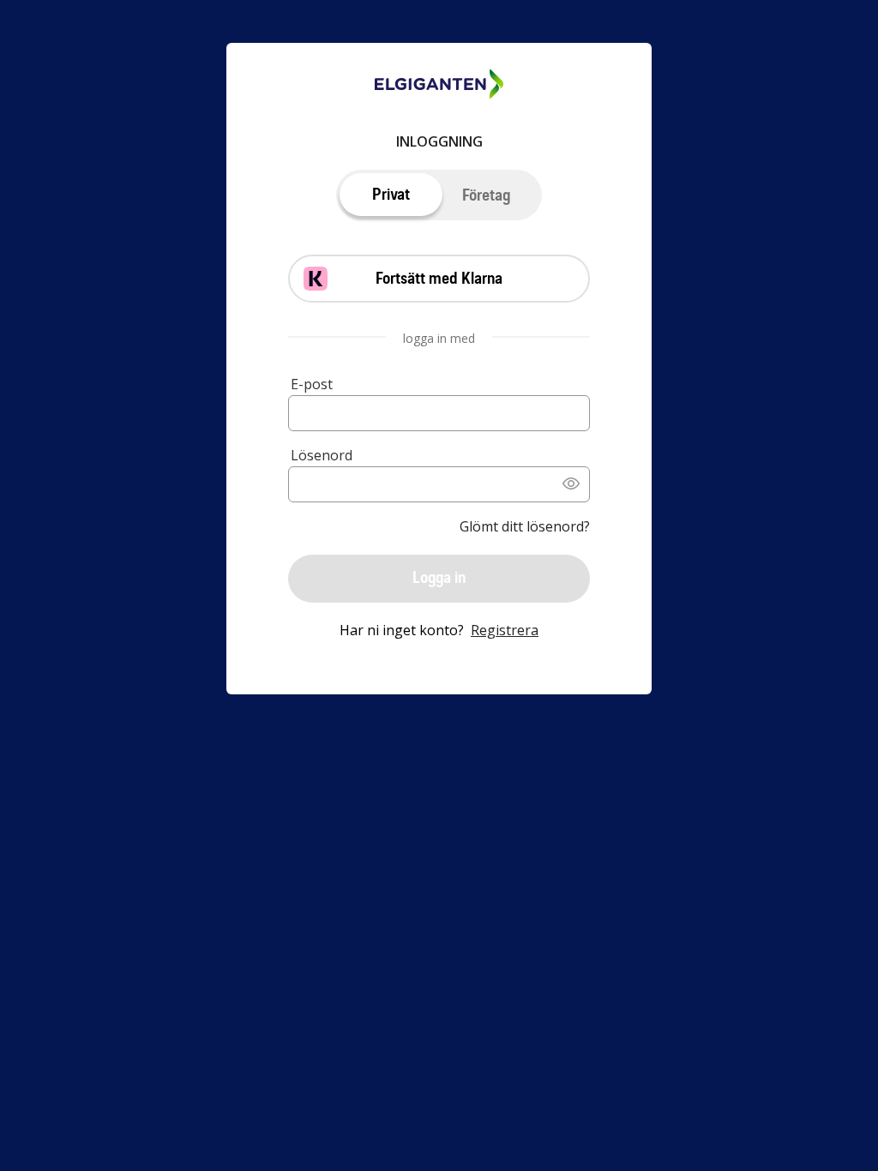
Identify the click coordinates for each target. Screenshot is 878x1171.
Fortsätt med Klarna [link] (439, 278)
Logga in (439, 577)
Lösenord (321, 455)
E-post (312, 384)
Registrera (504, 630)
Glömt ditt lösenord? (525, 526)
